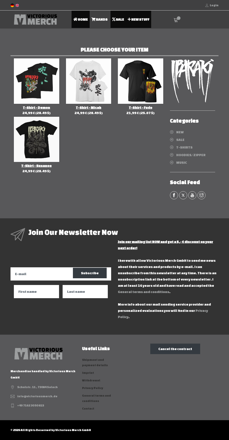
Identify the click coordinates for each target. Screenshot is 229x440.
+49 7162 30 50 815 (30, 405)
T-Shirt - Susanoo (36, 166)
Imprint (88, 372)
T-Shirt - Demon (36, 107)
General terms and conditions (143, 292)
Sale (119, 19)
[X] (183, 195)
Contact (88, 408)
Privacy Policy (92, 388)
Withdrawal (91, 380)
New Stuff (140, 19)
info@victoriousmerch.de (37, 396)
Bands (101, 19)
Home (82, 19)
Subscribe (90, 273)
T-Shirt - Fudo (140, 107)
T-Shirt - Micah (88, 107)
